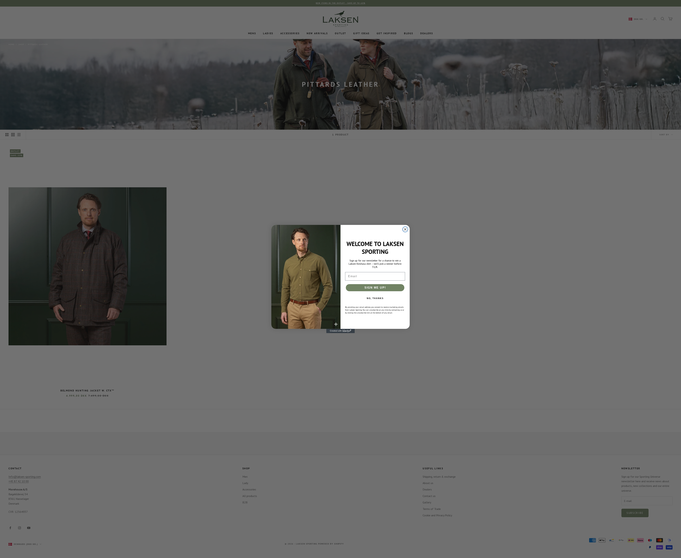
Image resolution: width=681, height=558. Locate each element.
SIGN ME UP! (375, 287)
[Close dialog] (405, 229)
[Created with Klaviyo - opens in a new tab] (340, 331)
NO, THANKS (375, 298)
